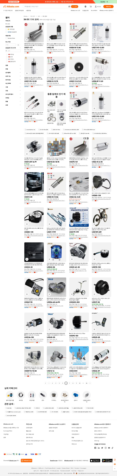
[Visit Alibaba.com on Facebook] (95, 448)
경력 (4, 437)
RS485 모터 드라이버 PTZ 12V (103, 411)
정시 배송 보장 (30, 434)
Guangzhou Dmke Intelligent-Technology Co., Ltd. (34, 341)
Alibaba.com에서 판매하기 (101, 427)
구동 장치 (32, 16)
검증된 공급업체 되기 (100, 437)
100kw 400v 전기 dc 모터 (70, 133)
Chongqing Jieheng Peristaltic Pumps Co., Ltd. (56, 272)
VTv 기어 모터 (55, 411)
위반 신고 (74, 444)
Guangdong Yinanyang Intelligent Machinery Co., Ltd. (79, 374)
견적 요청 (51, 431)
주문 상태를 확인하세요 (100, 434)
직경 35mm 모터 (29, 411)
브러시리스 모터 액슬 (64, 408)
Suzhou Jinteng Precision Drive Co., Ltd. (56, 167)
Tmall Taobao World (50, 468)
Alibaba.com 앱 (68, 460)
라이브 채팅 (75, 431)
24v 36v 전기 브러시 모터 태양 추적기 (35, 133)
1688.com (41, 468)
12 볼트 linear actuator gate (14, 411)
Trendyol (76, 468)
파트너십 (96, 440)
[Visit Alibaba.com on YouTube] (109, 448)
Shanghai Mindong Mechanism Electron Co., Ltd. (34, 51)
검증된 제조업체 (53, 427)
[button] (69, 6)
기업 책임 (5, 434)
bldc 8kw (9, 408)
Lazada (58, 468)
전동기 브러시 (66, 411)
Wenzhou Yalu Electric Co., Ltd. (55, 305)
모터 (39, 16)
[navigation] (13, 199)
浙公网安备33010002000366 (86, 473)
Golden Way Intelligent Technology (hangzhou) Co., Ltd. (101, 307)
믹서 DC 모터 (90, 408)
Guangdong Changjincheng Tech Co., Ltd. (79, 51)
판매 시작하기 (98, 431)
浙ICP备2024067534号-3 (102, 473)
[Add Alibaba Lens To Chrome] (26, 460)
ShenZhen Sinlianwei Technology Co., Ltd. (101, 86)
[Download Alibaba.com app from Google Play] (108, 460)
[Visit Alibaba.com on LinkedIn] (99, 448)
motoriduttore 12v (30, 129)
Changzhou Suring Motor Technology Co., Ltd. (101, 341)
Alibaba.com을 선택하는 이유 (11, 427)
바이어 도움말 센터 (77, 427)
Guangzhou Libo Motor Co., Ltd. (32, 202)
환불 (73, 437)
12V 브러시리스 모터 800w (100, 133)
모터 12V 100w (56, 129)
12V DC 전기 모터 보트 (54, 133)
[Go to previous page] (45, 383)
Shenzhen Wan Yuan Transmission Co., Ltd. (79, 202)
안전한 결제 (29, 427)
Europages (83, 468)
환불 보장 (28, 431)
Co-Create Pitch (7, 431)
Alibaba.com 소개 (8, 424)
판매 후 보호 (29, 437)
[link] (115, 459)
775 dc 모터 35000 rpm (89, 129)
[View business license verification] (74, 473)
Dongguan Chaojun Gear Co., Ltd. (55, 51)
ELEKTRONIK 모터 (42, 411)
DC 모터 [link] (45, 16)
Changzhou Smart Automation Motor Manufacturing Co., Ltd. (34, 305)
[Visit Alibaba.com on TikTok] (112, 448)
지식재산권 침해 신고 (77, 440)
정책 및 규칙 (29, 444)
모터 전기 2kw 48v (85, 133)
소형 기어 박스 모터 (77, 408)
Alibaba (25, 16)
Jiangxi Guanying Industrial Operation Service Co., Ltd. (34, 167)
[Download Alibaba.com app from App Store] (95, 460)
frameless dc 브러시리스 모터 (72, 129)
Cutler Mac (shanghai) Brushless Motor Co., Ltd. (101, 199)
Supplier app (53, 460)
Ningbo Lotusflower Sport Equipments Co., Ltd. (79, 305)
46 (86, 383)
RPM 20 (38, 408)
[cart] (91, 6)
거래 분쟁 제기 (75, 434)
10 (79, 383)
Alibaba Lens (12, 460)
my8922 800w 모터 (49, 408)
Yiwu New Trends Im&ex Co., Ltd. (78, 270)
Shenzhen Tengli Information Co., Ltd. (101, 51)
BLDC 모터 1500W (11, 415)
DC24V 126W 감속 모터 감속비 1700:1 (83, 411)
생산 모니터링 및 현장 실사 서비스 (35, 440)
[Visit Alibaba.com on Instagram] (106, 448)
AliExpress (34, 468)
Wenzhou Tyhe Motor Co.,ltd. (54, 376)
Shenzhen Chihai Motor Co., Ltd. (100, 376)
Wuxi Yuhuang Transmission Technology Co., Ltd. (34, 270)
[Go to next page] (90, 383)
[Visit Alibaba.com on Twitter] (102, 448)
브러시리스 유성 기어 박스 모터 (23, 408)
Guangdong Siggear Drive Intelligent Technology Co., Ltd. (34, 120)
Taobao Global (65, 468)
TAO (72, 468)
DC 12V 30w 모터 (44, 129)
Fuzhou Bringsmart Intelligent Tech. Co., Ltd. (56, 235)
